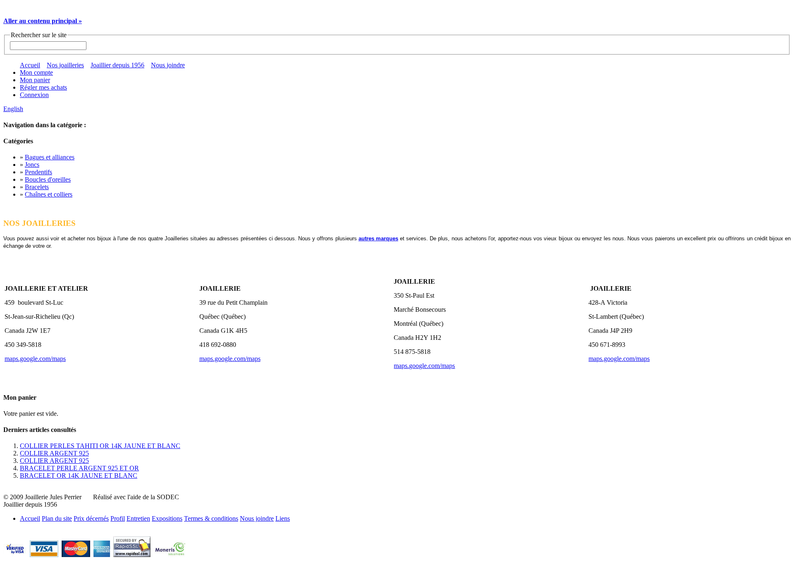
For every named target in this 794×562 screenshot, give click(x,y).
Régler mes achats (43, 87)
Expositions (167, 518)
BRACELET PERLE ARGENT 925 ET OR (79, 468)
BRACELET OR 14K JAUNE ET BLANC (78, 475)
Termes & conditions (211, 518)
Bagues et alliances (49, 157)
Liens (282, 518)
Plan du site (57, 518)
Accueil (30, 65)
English (13, 108)
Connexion (34, 94)
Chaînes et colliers (48, 194)
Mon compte (36, 72)
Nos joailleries (65, 65)
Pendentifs (38, 171)
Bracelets (37, 186)
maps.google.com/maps (35, 358)
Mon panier (35, 79)
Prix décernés (91, 518)
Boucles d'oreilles (48, 179)
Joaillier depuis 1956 (117, 65)
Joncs (32, 164)
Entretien (138, 518)
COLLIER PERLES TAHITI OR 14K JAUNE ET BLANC (100, 445)
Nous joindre (168, 65)
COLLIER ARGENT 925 (54, 453)
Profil (117, 518)
